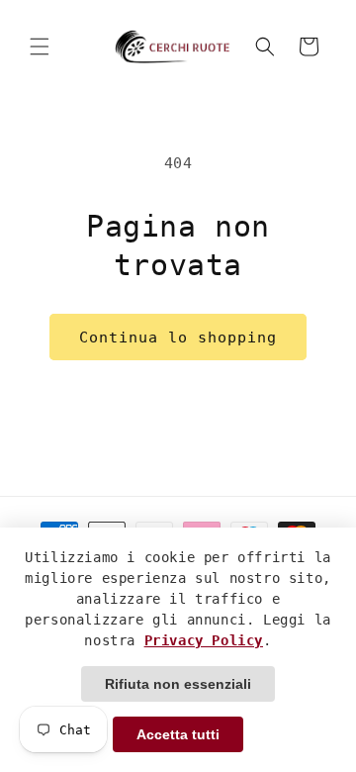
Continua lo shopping (178, 337)
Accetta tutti (178, 734)
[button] (39, 46)
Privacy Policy (203, 640)
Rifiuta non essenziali (178, 684)
